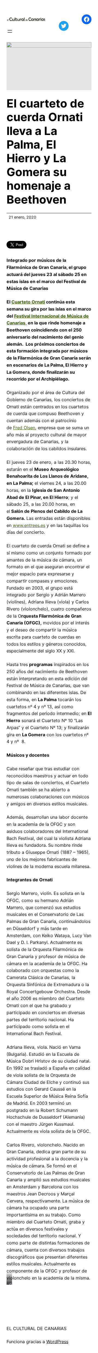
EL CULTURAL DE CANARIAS (36, 1328)
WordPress (57, 1341)
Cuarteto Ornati (28, 302)
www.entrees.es (29, 525)
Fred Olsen (24, 427)
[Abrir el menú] (10, 31)
